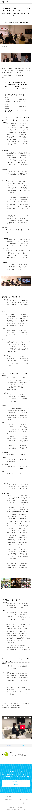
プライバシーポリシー (23, 799)
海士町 (11, 509)
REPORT (25, 22)
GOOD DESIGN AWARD (10, 22)
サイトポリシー (8, 799)
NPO (22, 528)
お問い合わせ (23, 796)
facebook (9, 745)
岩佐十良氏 (7, 99)
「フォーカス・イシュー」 (12, 129)
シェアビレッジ (20, 495)
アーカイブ (19, 22)
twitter (24, 745)
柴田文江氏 (7, 110)
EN (8, 802)
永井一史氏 (7, 106)
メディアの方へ (8, 796)
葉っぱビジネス (19, 509)
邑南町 (7, 511)
